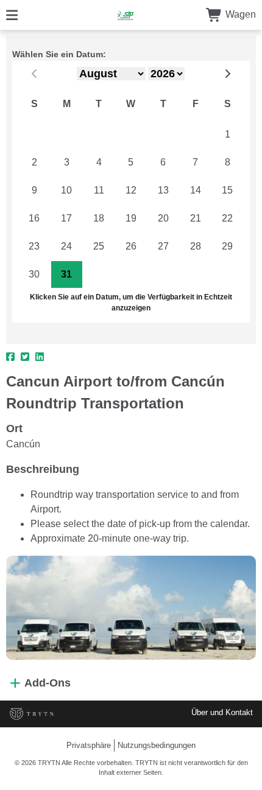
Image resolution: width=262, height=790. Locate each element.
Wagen (239, 14)
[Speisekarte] (12, 14)
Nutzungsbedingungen (157, 745)
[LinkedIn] (39, 357)
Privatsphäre (88, 745)
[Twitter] (25, 357)
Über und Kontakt (222, 712)
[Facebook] (10, 357)
